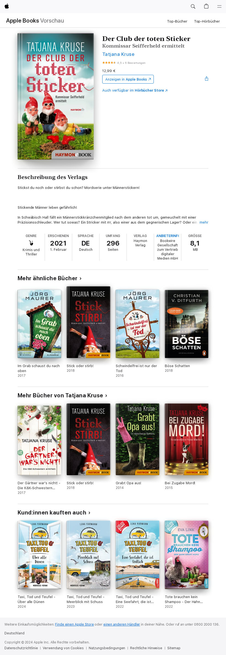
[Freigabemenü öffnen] (207, 79)
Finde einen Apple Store (74, 624)
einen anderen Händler (121, 624)
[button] (193, 6)
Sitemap (174, 648)
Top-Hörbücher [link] (207, 21)
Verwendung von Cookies (63, 648)
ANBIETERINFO (168, 236)
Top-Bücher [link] (177, 21)
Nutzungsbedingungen (107, 648)
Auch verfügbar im (133, 90)
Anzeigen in (126, 79)
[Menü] (219, 6)
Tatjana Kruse (118, 54)
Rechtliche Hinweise (146, 648)
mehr (204, 222)
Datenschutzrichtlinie (21, 648)
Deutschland (14, 633)
